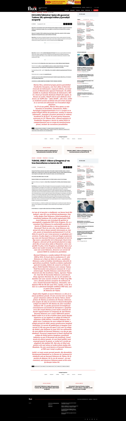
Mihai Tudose (34, 130)
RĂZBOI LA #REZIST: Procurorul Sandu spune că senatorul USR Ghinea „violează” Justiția (90, 25)
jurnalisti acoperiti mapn (44, 129)
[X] (96, 7)
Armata (34, 12)
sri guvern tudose (49, 130)
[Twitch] (92, 419)
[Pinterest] (69, 24)
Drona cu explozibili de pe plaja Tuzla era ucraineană (90, 30)
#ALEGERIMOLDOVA (86, 19)
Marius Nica (61, 129)
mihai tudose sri (40, 130)
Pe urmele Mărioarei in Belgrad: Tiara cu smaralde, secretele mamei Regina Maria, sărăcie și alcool (81, 31)
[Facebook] (94, 7)
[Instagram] (95, 7)
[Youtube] (98, 7)
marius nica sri (66, 129)
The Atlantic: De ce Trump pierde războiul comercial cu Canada (81, 24)
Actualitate (79, 28)
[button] (91, 7)
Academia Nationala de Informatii (40, 128)
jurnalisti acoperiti (35, 129)
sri (44, 130)
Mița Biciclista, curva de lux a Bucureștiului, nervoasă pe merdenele (81, 45)
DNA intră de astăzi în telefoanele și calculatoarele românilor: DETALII (47, 151)
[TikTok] (90, 419)
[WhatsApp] (71, 24)
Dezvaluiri (39, 12)
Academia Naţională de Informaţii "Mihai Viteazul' (55, 128)
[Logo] (32, 8)
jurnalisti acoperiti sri (54, 129)
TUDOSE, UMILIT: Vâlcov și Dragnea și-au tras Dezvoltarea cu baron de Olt (79, 151)
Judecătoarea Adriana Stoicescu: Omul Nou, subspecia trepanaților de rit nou (90, 37)
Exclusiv (45, 12)
